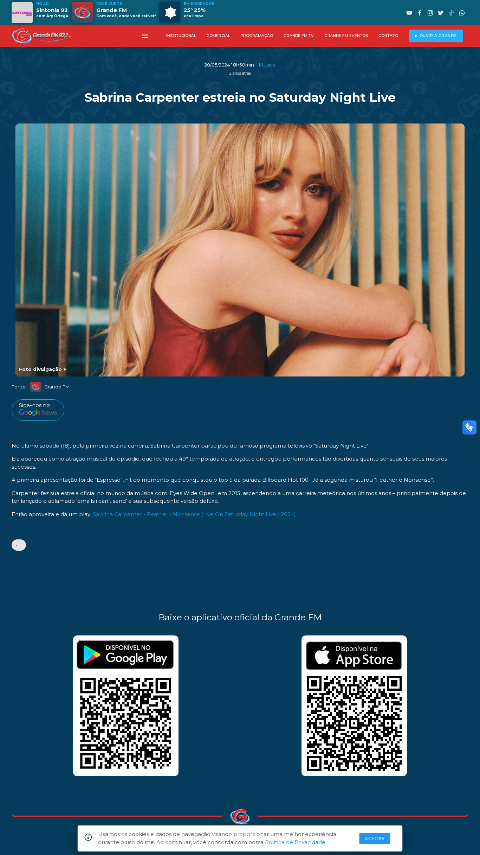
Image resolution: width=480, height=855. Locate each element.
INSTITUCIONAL (181, 35)
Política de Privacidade (295, 842)
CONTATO (388, 35)
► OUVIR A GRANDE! (436, 35)
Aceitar (375, 838)
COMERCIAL (218, 35)
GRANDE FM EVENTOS (346, 35)
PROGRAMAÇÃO (257, 35)
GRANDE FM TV (299, 35)
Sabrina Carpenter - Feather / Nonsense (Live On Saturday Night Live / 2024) (194, 514)
